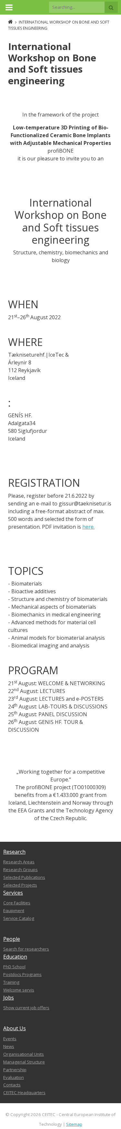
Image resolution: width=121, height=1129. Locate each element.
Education (15, 956)
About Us (14, 1028)
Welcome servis (18, 990)
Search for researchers (26, 949)
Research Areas (19, 862)
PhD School (14, 967)
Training (11, 982)
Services (13, 892)
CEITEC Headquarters (24, 1092)
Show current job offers (26, 1008)
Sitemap (74, 1124)
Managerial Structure (24, 1062)
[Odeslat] (111, 7)
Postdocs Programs (22, 974)
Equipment (13, 910)
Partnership (14, 1070)
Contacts (12, 1085)
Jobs (8, 997)
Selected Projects (20, 885)
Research (14, 851)
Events (9, 1039)
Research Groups (20, 869)
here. (88, 526)
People (11, 938)
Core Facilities (16, 903)
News (8, 1046)
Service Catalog (18, 918)
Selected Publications (24, 877)
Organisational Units (23, 1054)
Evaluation (13, 1077)
